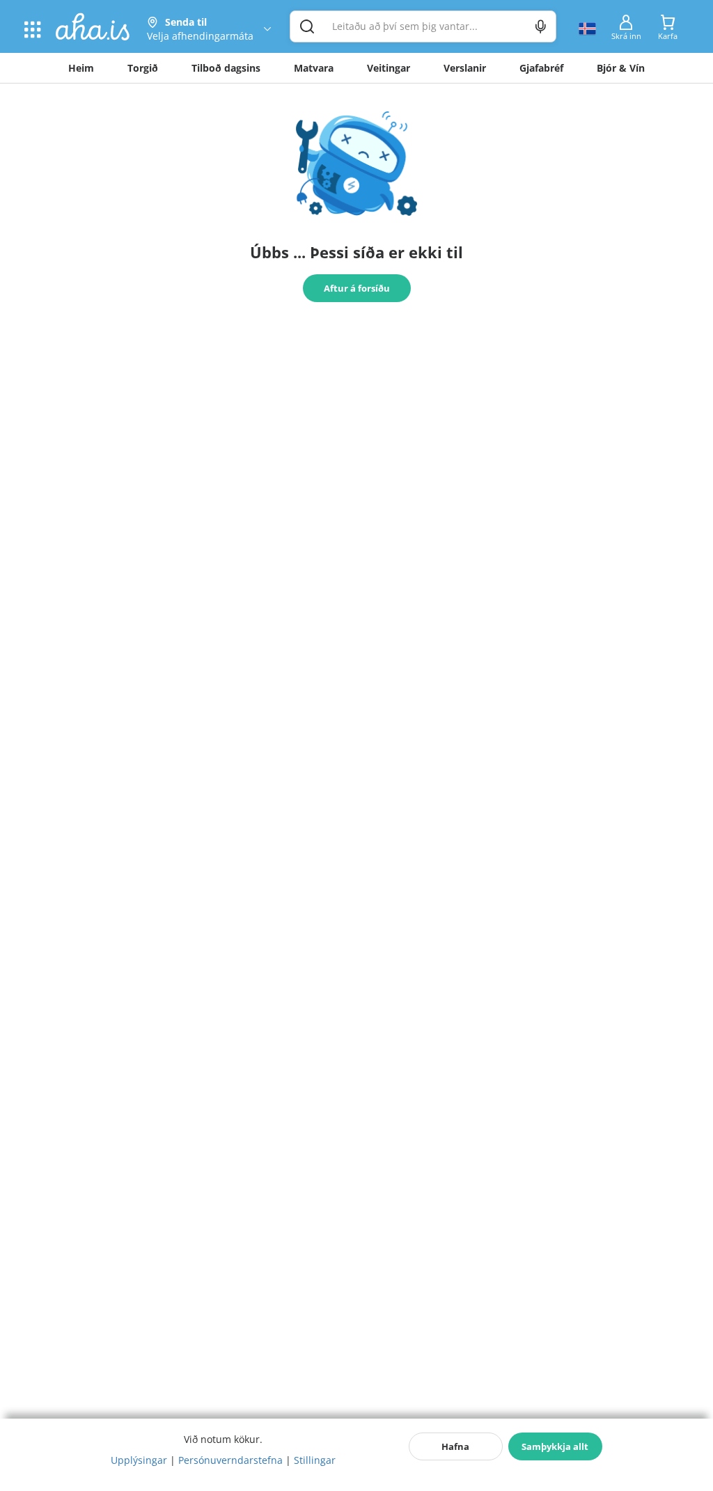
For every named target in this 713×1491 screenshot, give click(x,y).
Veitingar (388, 67)
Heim (81, 67)
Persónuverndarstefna (230, 1460)
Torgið (142, 67)
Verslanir (465, 67)
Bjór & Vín (621, 67)
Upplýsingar (139, 1460)
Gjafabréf (541, 67)
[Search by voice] (540, 26)
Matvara (314, 67)
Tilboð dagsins (225, 67)
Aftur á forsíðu (357, 288)
